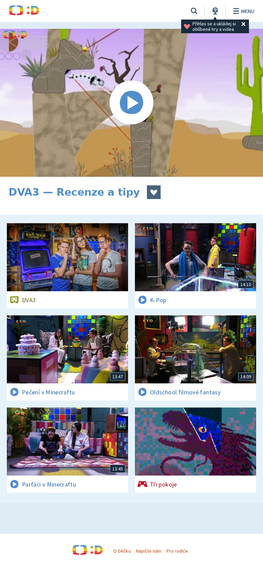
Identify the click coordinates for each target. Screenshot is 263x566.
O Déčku (121, 551)
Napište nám (148, 551)
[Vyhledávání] (194, 11)
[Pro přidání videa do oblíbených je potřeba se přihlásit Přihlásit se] (154, 192)
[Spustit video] (131, 103)
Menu (247, 11)
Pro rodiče (177, 551)
